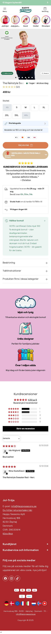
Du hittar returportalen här (17, 510)
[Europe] (17, 603)
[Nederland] (34, 603)
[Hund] (25, 20)
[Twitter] (17, 578)
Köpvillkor (8, 534)
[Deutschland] (6, 603)
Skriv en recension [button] (25, 429)
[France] (23, 603)
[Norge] (39, 603)
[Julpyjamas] (15, 20)
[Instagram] (5, 578)
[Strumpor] (46, 20)
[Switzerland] (44, 603)
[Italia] (28, 603)
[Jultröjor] (5, 20)
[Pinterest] (11, 578)
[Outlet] (36, 20)
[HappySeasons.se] (25, 10)
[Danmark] (12, 603)
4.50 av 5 (32, 400)
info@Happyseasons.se (24, 506)
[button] (9, 87)
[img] (9, 446)
